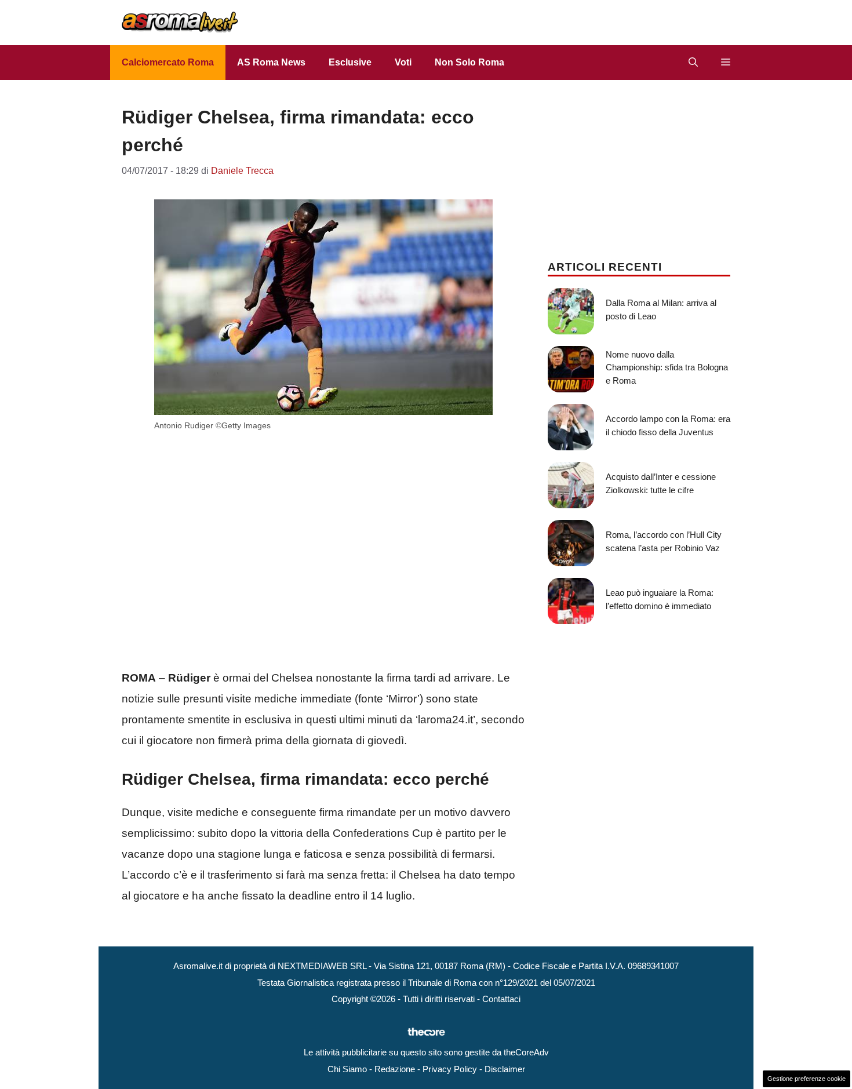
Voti (403, 62)
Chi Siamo (347, 1069)
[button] (693, 62)
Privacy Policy (450, 1069)
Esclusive (350, 62)
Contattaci (501, 999)
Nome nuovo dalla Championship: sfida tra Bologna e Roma (667, 367)
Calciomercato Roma (168, 62)
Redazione (394, 1069)
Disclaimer (505, 1069)
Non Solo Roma (469, 62)
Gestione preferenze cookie (806, 1078)
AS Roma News (271, 62)
